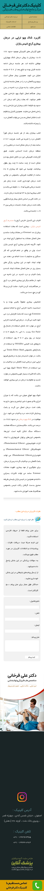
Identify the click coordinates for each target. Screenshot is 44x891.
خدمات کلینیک (11, 21)
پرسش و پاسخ (33, 21)
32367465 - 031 (22, 837)
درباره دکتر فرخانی (11, 16)
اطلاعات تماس (11, 26)
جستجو (33, 26)
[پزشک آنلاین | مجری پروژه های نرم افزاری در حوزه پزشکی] (22, 870)
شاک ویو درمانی (24, 419)
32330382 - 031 (22, 842)
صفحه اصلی (33, 16)
